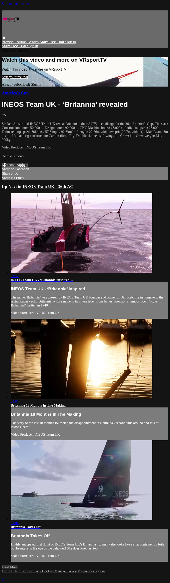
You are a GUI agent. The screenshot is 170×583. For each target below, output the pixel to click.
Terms (26, 571)
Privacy (36, 571)
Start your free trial (15, 77)
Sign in (70, 42)
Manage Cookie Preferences (74, 571)
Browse (8, 42)
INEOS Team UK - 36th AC (48, 186)
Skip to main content (16, 4)
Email (24, 165)
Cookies (48, 571)
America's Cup (15, 93)
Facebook (9, 165)
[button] (4, 37)
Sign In (32, 46)
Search (33, 42)
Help (17, 571)
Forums (21, 42)
